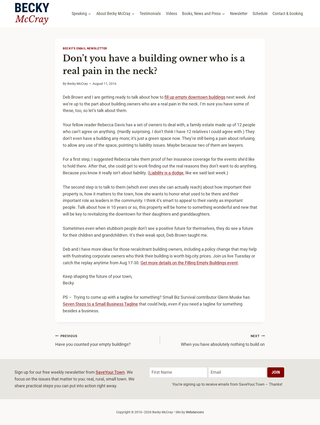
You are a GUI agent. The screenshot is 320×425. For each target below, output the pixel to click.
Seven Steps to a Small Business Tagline (100, 304)
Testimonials (150, 13)
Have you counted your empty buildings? (93, 340)
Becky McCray (77, 84)
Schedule (260, 13)
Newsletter (238, 13)
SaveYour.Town (110, 372)
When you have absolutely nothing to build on (223, 340)
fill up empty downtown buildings (194, 97)
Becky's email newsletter (85, 48)
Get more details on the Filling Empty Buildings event (189, 262)
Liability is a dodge (166, 172)
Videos (171, 13)
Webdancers (195, 412)
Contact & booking (287, 13)
